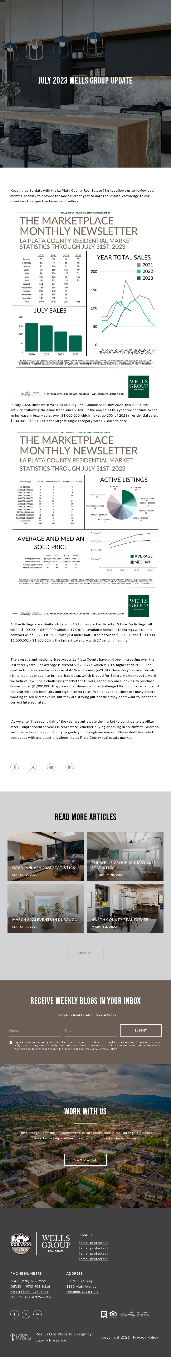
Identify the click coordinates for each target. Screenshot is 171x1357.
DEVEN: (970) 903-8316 (30, 1286)
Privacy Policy (108, 1048)
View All (85, 953)
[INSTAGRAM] (26, 1314)
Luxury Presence (50, 1340)
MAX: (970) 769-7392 (28, 1281)
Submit (141, 1030)
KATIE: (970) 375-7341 (29, 1292)
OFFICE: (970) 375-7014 (30, 1297)
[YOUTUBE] (37, 1314)
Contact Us (85, 1159)
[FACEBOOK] (14, 1314)
